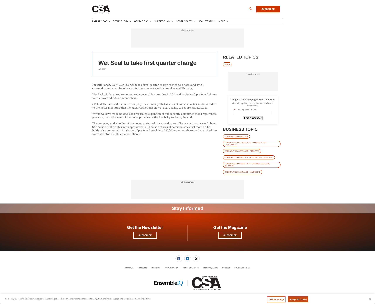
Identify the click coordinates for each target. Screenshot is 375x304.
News (227, 64)
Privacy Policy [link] (171, 268)
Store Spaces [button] (184, 21)
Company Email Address (246, 109)
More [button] (222, 21)
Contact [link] (226, 268)
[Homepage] (101, 9)
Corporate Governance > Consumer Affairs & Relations (247, 165)
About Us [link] (129, 268)
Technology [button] (120, 21)
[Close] (370, 299)
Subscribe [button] (145, 235)
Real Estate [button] (205, 21)
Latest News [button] (99, 21)
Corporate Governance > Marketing (242, 172)
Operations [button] (141, 21)
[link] (178, 258)
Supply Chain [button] (162, 21)
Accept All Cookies (298, 299)
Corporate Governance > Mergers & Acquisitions (249, 157)
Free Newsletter (252, 118)
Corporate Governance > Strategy (242, 151)
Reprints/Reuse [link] (210, 268)
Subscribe (268, 9)
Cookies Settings (242, 268)
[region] (187, 299)
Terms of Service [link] (191, 268)
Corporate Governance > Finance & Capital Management (246, 144)
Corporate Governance (236, 136)
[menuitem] (102, 21)
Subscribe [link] (142, 268)
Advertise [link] (155, 268)
